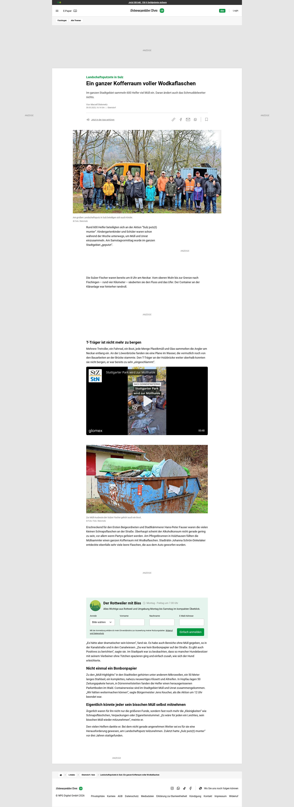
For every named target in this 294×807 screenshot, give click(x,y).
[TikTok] (184, 788)
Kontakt (208, 796)
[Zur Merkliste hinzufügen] (206, 119)
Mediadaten (147, 796)
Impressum (221, 796)
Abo (222, 10)
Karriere (111, 796)
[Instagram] (172, 788)
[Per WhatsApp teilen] (195, 119)
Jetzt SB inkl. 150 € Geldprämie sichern (147, 2)
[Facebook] (190, 788)
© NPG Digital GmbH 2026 (70, 795)
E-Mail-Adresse (186, 616)
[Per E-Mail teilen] (188, 119)
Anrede (93, 616)
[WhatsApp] (178, 788)
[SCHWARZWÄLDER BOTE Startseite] (147, 10)
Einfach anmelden (191, 632)
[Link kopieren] (173, 119)
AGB (120, 796)
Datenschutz (132, 796)
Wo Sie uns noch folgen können (221, 788)
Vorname (124, 616)
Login (235, 10)
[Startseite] (60, 775)
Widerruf (233, 796)
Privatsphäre (98, 796)
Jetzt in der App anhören (102, 119)
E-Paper (67, 10)
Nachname (154, 616)
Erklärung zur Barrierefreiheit (171, 796)
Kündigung (195, 796)
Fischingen (62, 20)
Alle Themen (76, 20)
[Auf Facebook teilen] (181, 119)
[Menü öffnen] (57, 11)
